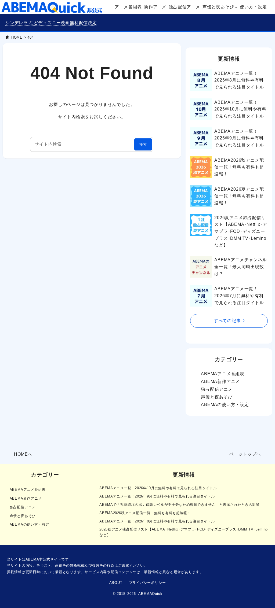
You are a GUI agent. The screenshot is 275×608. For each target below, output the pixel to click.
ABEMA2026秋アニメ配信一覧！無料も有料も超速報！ (239, 167)
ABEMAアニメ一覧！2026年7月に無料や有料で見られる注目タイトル (239, 295)
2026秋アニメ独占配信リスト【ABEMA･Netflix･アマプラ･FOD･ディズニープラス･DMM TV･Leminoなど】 (183, 532)
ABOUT (115, 583)
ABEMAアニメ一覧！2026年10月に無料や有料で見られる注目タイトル (240, 109)
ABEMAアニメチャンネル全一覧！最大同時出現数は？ (240, 266)
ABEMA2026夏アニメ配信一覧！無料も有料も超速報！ (239, 196)
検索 (143, 144)
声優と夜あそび (217, 397)
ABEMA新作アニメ (220, 381)
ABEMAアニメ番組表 (222, 373)
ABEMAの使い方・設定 (225, 404)
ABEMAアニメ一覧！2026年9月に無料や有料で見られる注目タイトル (239, 138)
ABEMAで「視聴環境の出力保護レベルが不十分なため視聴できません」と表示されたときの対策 (179, 505)
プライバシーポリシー (147, 583)
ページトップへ (245, 454)
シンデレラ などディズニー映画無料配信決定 (51, 22)
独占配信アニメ (217, 389)
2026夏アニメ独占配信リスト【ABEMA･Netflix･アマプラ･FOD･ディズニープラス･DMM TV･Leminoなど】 (240, 231)
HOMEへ (23, 454)
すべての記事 (227, 320)
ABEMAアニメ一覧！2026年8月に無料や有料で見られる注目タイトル (239, 80)
